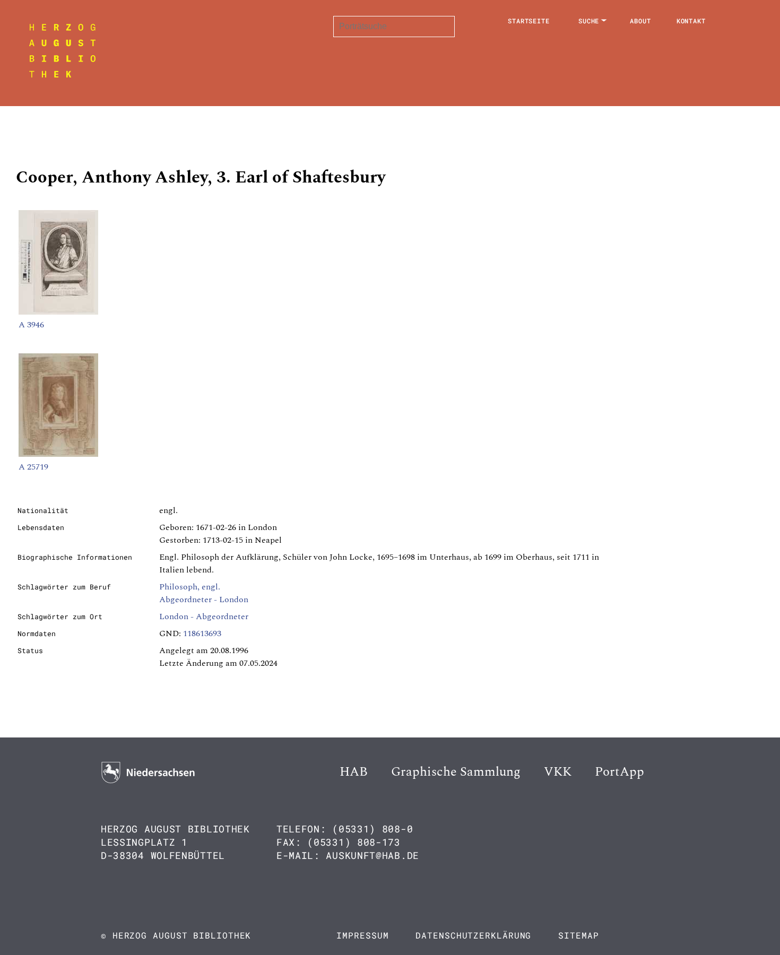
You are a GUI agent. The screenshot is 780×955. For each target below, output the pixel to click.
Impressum (362, 935)
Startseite (529, 20)
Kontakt (691, 20)
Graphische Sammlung (456, 772)
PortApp (619, 772)
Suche (589, 20)
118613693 (202, 633)
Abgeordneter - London (203, 599)
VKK (557, 772)
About (640, 20)
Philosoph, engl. (189, 586)
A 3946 (31, 324)
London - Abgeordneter (203, 616)
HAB (354, 772)
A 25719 (33, 467)
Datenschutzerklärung (473, 935)
